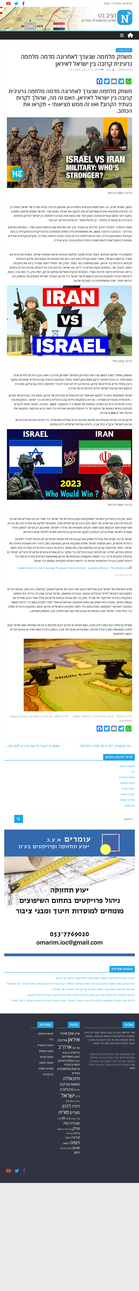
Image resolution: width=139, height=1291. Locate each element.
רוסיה (71, 69)
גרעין (84, 69)
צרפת (77, 1133)
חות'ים (76, 1073)
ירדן (77, 1096)
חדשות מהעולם (127, 766)
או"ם (77, 1033)
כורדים (77, 1101)
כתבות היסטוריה (127, 777)
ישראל (78, 69)
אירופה (62, 1040)
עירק (76, 1128)
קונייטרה (69, 1133)
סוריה (63, 1112)
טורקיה (65, 1084)
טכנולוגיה (67, 1089)
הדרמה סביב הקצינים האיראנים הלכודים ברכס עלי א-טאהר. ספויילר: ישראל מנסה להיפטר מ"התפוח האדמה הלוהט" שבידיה (73, 1000)
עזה (66, 1123)
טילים (77, 1089)
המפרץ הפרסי (72, 1065)
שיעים (76, 1148)
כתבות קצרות (128, 788)
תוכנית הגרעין (66, 1148)
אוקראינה (67, 1033)
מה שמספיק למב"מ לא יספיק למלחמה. (107, 746)
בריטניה (75, 1052)
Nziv (108, 69)
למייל (132, 1068)
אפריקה (76, 1047)
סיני (59, 1118)
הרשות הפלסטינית (68, 1069)
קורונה (75, 1137)
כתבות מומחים (128, 783)
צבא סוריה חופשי (64, 1129)
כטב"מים (70, 1101)
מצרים (75, 1112)
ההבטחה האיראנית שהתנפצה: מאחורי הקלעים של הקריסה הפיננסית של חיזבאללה (93, 989)
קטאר (67, 1137)
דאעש (77, 1056)
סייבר (68, 1118)
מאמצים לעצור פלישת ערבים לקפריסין (32, 746)
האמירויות (67, 1057)
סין (63, 1118)
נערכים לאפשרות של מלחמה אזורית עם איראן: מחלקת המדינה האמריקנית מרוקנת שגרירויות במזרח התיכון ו (81, 995)
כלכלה (75, 1106)
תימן (77, 1152)
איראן (97, 69)
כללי (132, 771)
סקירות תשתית (127, 800)
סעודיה (75, 1123)
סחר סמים (75, 1118)
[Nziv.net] (130, 35)
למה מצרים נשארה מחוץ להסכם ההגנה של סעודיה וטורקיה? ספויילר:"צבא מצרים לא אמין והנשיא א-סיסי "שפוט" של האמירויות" (70, 983)
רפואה (66, 1143)
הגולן (77, 1061)
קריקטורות (130, 805)
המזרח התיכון (66, 1061)
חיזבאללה (71, 1078)
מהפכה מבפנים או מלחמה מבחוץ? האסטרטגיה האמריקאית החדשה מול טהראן (95, 978)
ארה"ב (91, 69)
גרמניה (65, 1052)
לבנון (66, 1106)
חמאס (75, 1084)
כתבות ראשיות (124, 50)
